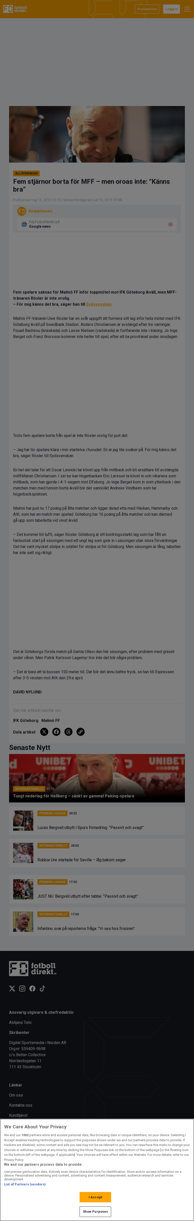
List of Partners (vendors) (25, 1184)
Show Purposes (95, 1211)
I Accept (95, 1197)
